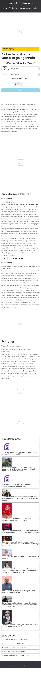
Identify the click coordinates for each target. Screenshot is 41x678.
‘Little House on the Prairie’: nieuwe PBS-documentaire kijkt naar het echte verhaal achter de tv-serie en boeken (18, 469)
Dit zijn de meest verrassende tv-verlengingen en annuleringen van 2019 (19, 453)
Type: (14, 79)
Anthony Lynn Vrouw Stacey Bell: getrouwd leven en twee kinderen (18, 592)
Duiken (14, 8)
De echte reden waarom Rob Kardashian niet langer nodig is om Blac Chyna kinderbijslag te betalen (20, 498)
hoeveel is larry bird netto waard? (15, 640)
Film (20, 79)
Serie (27, 79)
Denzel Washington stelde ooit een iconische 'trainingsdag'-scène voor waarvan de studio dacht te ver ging (19, 604)
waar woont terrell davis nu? (13, 643)
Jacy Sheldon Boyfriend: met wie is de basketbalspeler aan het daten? (16, 519)
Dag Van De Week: (5, 68)
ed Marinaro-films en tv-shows (14, 651)
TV (10, 8)
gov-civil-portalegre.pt (20, 3)
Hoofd (4, 8)
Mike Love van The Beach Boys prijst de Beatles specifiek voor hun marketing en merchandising (20, 532)
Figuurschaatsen (25, 8)
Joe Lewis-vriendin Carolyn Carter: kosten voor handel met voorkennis (20, 626)
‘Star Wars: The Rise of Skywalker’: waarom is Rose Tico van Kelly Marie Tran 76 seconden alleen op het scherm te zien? (19, 570)
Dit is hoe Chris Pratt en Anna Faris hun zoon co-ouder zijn (20, 557)
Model (35, 8)
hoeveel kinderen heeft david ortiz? (15, 655)
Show (21, 90)
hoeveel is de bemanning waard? (14, 647)
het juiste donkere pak (29, 204)
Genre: (4, 74)
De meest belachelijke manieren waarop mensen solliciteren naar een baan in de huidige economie (20, 543)
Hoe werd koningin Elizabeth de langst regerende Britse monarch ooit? (16, 485)
